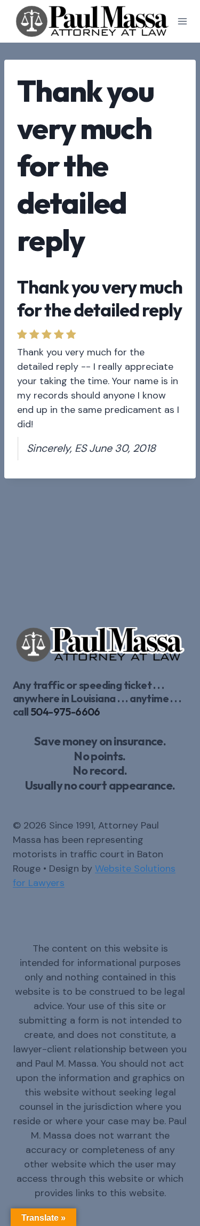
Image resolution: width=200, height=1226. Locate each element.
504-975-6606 (65, 711)
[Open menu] (183, 21)
